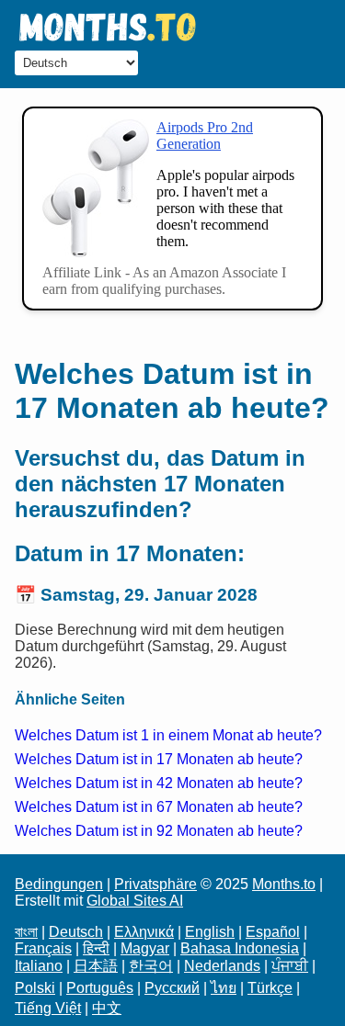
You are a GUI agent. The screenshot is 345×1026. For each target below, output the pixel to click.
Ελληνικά (144, 932)
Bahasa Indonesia (239, 948)
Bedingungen (59, 884)
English (210, 932)
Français (43, 948)
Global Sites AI (134, 900)
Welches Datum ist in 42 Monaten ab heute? (159, 783)
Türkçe (270, 988)
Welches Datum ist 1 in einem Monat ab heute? (168, 735)
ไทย (223, 988)
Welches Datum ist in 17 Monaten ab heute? (159, 759)
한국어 (151, 966)
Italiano (39, 966)
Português (99, 988)
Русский (172, 988)
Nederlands (222, 966)
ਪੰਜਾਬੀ (289, 966)
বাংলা (26, 932)
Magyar (145, 948)
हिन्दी (96, 948)
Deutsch (76, 932)
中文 (106, 1008)
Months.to (284, 884)
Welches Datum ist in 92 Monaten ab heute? (159, 831)
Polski (35, 988)
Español (273, 932)
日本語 (96, 966)
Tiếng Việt (48, 1008)
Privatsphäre (155, 884)
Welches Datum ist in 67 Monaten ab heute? (159, 807)
